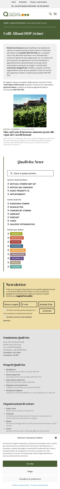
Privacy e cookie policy (20, 485)
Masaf (8, 421)
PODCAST (14, 217)
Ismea (8, 429)
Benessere (16, 238)
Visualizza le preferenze (30, 479)
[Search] (49, 14)
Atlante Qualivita (13, 375)
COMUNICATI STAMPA (20, 210)
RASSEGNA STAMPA (19, 203)
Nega (30, 471)
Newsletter (23, 2)
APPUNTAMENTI (17, 194)
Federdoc (10, 414)
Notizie (6, 129)
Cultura (15, 242)
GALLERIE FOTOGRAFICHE (22, 224)
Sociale (15, 262)
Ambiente (16, 233)
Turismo (15, 266)
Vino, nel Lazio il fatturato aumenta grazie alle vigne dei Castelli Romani (28, 133)
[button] (55, 437)
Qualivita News (30, 161)
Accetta (30, 464)
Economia (15, 129)
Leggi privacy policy (24, 296)
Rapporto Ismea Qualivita (16, 385)
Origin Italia (11, 408)
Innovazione (17, 250)
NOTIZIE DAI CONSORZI (21, 187)
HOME (6, 23)
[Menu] (55, 14)
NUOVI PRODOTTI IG (19, 191)
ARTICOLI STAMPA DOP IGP (23, 184)
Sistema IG (16, 258)
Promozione (17, 254)
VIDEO (13, 221)
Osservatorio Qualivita (15, 380)
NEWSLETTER (16, 207)
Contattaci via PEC (11, 355)
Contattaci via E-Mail (12, 352)
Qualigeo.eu (11, 369)
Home (14, 2)
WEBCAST (15, 214)
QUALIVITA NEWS (17, 23)
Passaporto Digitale (14, 390)
